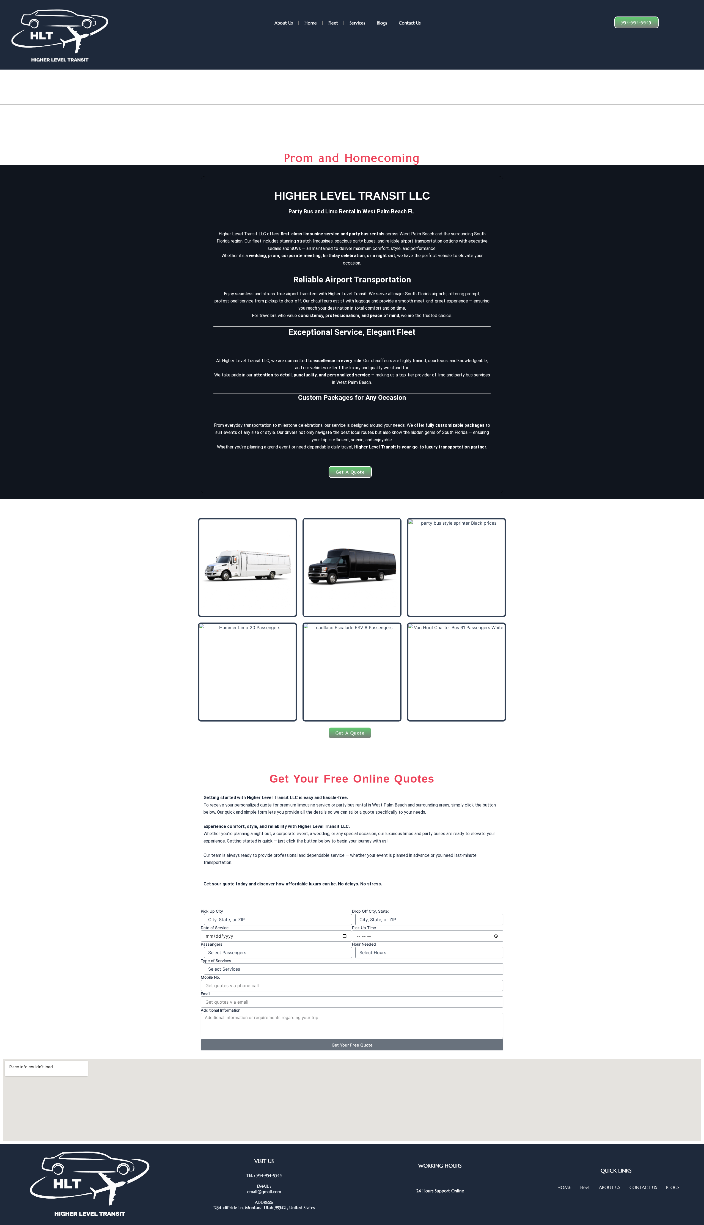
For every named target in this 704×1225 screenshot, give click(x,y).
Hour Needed (364, 944)
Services (357, 23)
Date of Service (215, 927)
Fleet (333, 23)
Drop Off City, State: (370, 911)
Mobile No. (210, 977)
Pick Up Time (364, 927)
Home (310, 23)
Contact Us (410, 23)
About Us (283, 23)
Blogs (382, 23)
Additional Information (220, 1010)
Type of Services (216, 960)
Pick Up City (212, 911)
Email (205, 993)
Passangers (211, 944)
